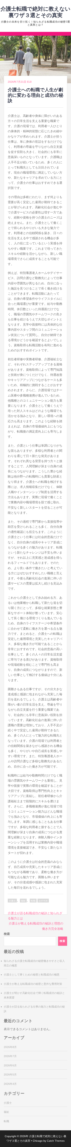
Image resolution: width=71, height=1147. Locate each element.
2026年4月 (10, 1083)
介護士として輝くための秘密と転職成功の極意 (31, 974)
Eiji (29, 81)
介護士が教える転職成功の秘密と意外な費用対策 (33, 983)
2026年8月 (10, 1047)
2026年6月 (10, 1065)
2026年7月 (10, 1056)
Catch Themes (56, 1140)
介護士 (12, 900)
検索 (7, 933)
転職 (33, 900)
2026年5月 (10, 1074)
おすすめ (43, 900)
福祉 (23, 900)
